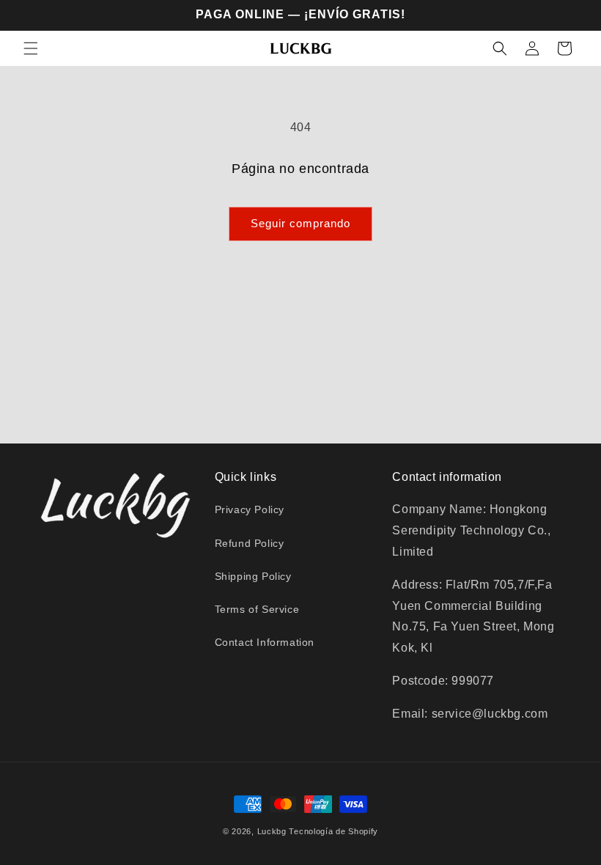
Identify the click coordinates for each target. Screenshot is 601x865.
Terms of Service (257, 609)
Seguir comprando (300, 223)
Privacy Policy (249, 509)
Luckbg (272, 831)
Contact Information (264, 642)
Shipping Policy (253, 576)
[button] (31, 48)
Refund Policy (249, 543)
